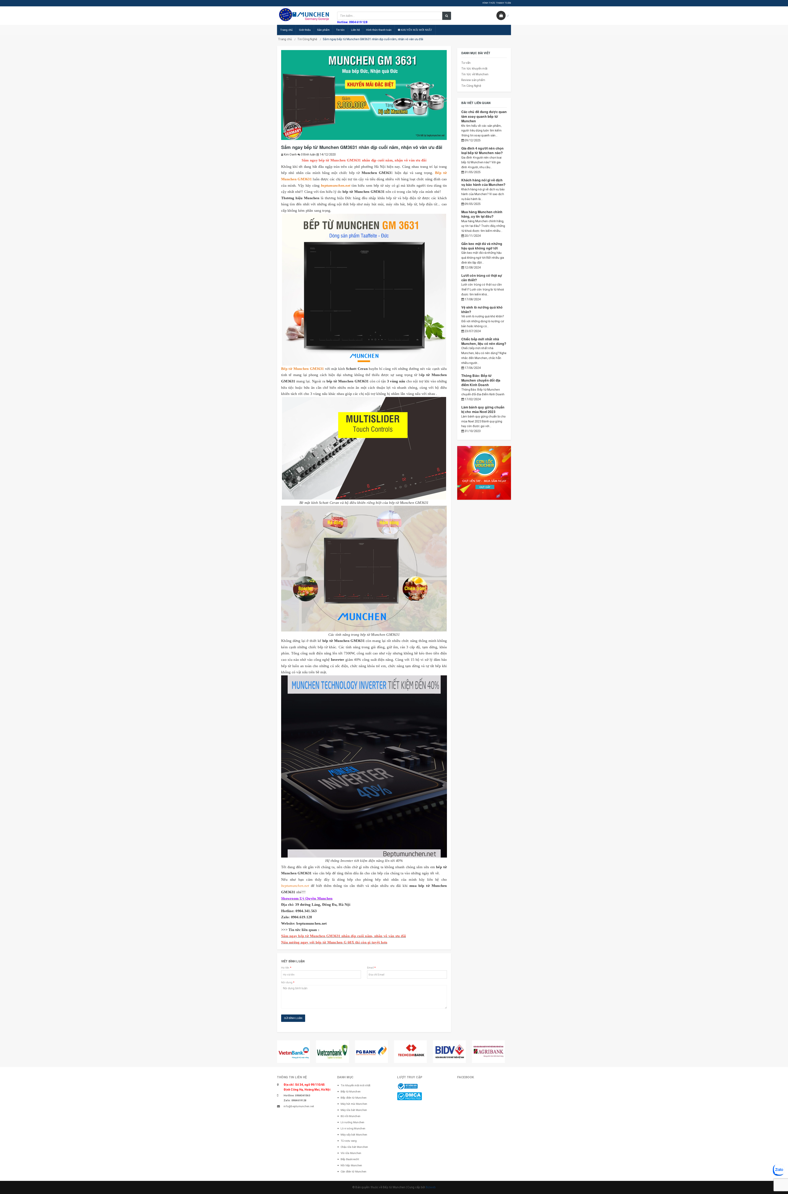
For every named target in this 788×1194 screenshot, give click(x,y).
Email (371, 967)
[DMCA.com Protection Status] (409, 1096)
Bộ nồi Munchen (351, 1116)
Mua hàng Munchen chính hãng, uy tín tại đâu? (482, 214)
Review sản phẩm (473, 80)
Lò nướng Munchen (352, 1122)
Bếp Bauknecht (350, 1159)
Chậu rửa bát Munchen (354, 1146)
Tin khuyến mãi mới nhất (356, 1085)
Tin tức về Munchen (475, 74)
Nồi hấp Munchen (351, 1165)
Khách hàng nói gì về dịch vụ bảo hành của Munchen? (483, 182)
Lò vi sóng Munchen (353, 1128)
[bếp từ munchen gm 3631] (364, 290)
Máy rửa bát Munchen (354, 1110)
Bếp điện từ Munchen (354, 1097)
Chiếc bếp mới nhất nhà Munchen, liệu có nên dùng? (483, 341)
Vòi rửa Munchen (351, 1153)
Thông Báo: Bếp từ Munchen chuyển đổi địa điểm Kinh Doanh (481, 380)
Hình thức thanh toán (379, 29)
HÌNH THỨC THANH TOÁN (496, 3)
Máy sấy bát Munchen (354, 1134)
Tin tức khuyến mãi (474, 68)
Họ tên (286, 967)
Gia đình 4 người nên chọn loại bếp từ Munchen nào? (482, 150)
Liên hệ (355, 29)
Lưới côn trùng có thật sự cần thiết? (481, 277)
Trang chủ (286, 29)
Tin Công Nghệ (307, 39)
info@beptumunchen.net (299, 1106)
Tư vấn (466, 62)
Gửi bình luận (293, 1018)
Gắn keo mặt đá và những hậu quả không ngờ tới (481, 245)
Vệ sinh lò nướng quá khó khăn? (482, 309)
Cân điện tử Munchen (354, 1171)
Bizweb (431, 1187)
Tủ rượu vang (349, 1140)
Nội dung (287, 982)
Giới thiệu (305, 29)
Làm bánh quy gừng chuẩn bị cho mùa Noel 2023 (483, 409)
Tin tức (340, 29)
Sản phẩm (323, 29)
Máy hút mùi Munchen (354, 1103)
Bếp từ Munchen (351, 1091)
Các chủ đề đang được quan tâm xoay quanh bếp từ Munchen (484, 116)
